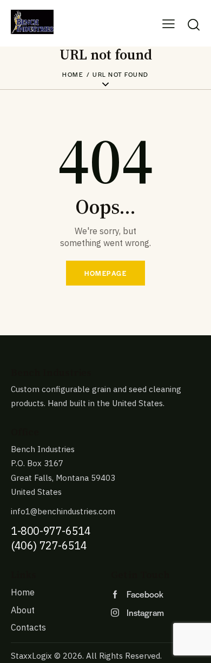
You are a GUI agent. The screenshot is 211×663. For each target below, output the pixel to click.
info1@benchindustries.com (63, 511)
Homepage (105, 273)
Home (72, 74)
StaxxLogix (31, 656)
